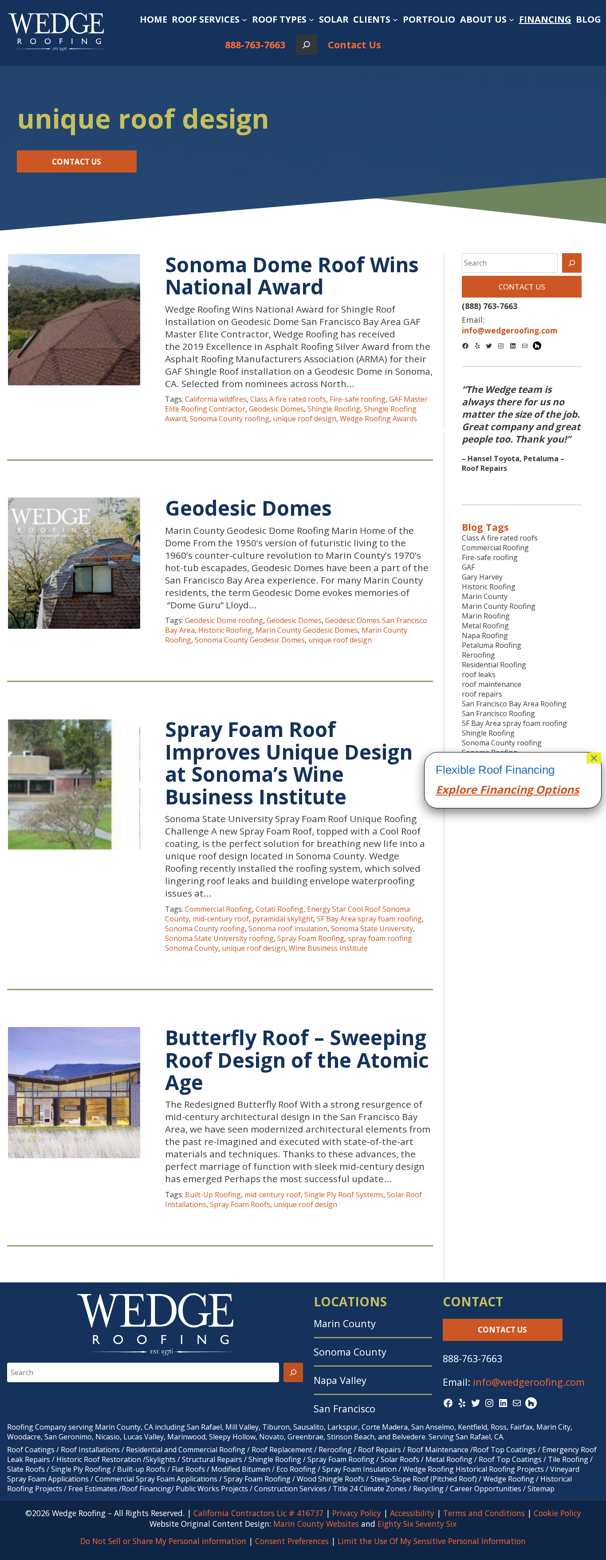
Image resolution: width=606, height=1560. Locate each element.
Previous (449, 430)
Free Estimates (92, 1488)
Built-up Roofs (141, 1469)
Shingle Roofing (333, 409)
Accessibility (412, 1513)
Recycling (428, 1488)
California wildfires (216, 399)
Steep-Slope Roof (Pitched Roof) (423, 1479)
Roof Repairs (379, 1449)
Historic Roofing (225, 630)
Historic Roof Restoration (98, 1459)
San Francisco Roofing (498, 713)
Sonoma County (350, 1351)
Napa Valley (340, 1380)
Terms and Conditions (484, 1513)
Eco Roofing (296, 1469)
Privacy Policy (356, 1513)
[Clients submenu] (395, 19)
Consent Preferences (292, 1541)
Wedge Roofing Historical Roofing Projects (473, 1469)
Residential (144, 1449)
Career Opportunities (485, 1488)
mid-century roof (221, 919)
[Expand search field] (306, 44)
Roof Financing (146, 1488)
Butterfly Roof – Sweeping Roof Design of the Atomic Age (297, 1060)
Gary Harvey (482, 577)
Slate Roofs (26, 1469)
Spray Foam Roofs (240, 1204)
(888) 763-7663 (489, 306)
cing (521, 789)
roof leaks (479, 674)
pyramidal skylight (282, 919)
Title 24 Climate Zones (370, 1488)
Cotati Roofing (279, 909)
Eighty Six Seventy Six (417, 1523)
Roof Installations (90, 1449)
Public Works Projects (212, 1488)
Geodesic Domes (276, 409)
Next (594, 430)
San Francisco (344, 1408)
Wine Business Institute (328, 948)
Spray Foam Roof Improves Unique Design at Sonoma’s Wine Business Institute (289, 762)
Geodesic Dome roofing (224, 620)
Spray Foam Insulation (359, 1469)
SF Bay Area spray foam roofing (369, 919)
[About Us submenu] (511, 19)
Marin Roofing (486, 616)
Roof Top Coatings (504, 1449)
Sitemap (541, 1488)
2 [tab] (521, 483)
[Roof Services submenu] (244, 19)
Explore (456, 789)
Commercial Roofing (218, 909)
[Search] (572, 263)
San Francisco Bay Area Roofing (514, 704)
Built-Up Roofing (213, 1194)
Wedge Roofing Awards (378, 418)
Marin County (485, 596)
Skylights (161, 1459)
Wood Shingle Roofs (330, 1479)
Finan (493, 789)
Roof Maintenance (437, 1449)
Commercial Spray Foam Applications (156, 1479)
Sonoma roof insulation (287, 928)
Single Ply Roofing (81, 1469)
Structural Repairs (212, 1459)
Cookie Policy (557, 1513)
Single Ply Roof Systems (343, 1194)
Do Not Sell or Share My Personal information (163, 1541)
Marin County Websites (316, 1523)
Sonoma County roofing (229, 418)
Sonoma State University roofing (219, 938)
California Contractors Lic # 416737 (258, 1513)
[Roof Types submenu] (311, 19)
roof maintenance (491, 684)
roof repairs (482, 694)
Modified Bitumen (240, 1469)
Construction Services (290, 1488)
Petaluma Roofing (491, 645)
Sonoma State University (372, 928)
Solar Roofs (401, 1459)
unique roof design (304, 418)
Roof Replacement (282, 1449)
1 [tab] (508, 483)
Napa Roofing (485, 635)
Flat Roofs (188, 1469)
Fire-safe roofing (358, 399)
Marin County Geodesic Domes (307, 630)
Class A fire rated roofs (288, 399)
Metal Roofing (485, 626)
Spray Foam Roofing (310, 938)
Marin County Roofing (498, 606)
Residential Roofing (494, 665)
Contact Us (354, 44)
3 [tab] (535, 483)
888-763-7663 (255, 44)
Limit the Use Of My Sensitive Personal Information (432, 1541)
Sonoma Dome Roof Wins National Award (292, 275)
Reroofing (478, 655)
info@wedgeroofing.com (529, 1382)
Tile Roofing (568, 1459)
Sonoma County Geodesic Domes (250, 640)
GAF (468, 567)
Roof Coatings (31, 1449)
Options (556, 789)
